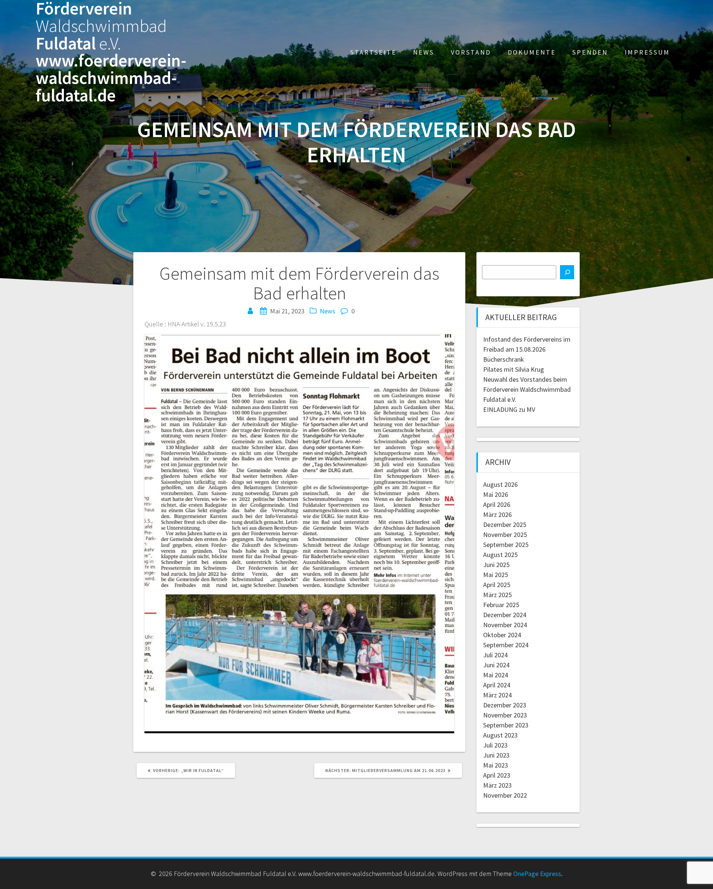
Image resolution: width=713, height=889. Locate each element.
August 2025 (500, 554)
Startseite (373, 52)
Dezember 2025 (504, 524)
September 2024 (505, 645)
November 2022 (505, 795)
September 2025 (505, 544)
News (423, 52)
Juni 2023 (496, 755)
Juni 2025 (496, 564)
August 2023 (500, 735)
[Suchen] (567, 272)
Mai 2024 (495, 675)
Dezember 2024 (504, 614)
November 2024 (505, 625)
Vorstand (471, 52)
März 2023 (497, 785)
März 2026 (497, 514)
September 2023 (505, 725)
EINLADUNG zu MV (509, 409)
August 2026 (500, 484)
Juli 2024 (495, 655)
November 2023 (505, 715)
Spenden (590, 52)
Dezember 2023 (504, 705)
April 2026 (496, 504)
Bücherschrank (503, 359)
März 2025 (497, 594)
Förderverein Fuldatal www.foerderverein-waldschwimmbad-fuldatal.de (111, 52)
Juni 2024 (496, 665)
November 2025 (505, 534)
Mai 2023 (495, 765)
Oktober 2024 (502, 635)
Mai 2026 (495, 494)
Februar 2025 (501, 604)
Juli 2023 (495, 745)
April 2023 (496, 775)
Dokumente (532, 52)
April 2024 (496, 685)
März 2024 (497, 695)
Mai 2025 (495, 574)
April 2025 (496, 584)
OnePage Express (537, 873)
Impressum (647, 52)
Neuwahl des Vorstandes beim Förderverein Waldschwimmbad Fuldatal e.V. (527, 389)
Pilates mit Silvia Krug (513, 369)
